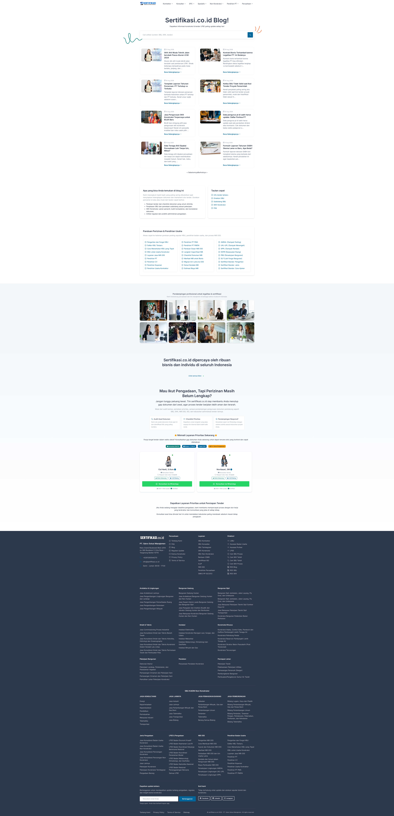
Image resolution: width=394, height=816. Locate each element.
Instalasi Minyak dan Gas (188, 648)
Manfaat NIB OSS (204, 750)
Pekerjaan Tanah (224, 664)
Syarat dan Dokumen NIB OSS (209, 747)
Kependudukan (145, 708)
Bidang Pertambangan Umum (238, 710)
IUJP (200, 564)
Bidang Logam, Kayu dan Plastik (240, 701)
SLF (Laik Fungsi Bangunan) (231, 258)
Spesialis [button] (201, 4)
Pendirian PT (152, 258)
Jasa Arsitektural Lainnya (149, 593)
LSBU (232, 541)
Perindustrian (145, 714)
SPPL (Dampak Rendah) (230, 249)
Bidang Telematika (234, 722)
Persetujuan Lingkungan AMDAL (210, 768)
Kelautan (201, 701)
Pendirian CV (152, 262)
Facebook (205, 798)
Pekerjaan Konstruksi (148, 767)
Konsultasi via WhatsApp (168, 484)
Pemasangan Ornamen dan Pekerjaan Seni (156, 673)
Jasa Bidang (173, 720)
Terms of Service (178, 560)
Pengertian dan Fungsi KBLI (157, 242)
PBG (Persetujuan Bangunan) (232, 255)
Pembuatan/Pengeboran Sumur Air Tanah (234, 677)
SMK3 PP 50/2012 (205, 574)
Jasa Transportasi (176, 717)
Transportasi (144, 724)
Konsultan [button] (180, 4)
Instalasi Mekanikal (186, 639)
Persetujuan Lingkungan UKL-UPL (211, 771)
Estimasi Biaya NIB (191, 268)
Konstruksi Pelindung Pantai (228, 635)
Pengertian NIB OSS (205, 740)
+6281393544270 (150, 558)
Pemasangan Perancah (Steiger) (230, 670)
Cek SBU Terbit (236, 560)
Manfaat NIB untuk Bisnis (193, 258)
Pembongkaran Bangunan (228, 674)
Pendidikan (144, 711)
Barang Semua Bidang (206, 720)
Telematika (144, 721)
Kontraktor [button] (167, 4)
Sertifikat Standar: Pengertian (232, 262)
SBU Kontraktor (204, 541)
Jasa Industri (174, 701)
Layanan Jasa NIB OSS (156, 255)
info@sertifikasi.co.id (151, 562)
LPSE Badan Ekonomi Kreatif (180, 740)
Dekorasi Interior (146, 664)
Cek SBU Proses (236, 554)
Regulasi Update (177, 551)
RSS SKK (233, 574)
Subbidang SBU (220, 201)
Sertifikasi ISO (203, 560)
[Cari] (250, 35)
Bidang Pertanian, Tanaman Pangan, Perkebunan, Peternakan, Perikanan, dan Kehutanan (240, 715)
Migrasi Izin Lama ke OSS (194, 262)
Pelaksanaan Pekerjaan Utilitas (229, 667)
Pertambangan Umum (206, 710)
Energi (142, 701)
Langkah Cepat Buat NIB (193, 252)
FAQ (215, 208)
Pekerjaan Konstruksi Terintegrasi (152, 770)
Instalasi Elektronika (186, 630)
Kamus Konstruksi (178, 554)
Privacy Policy (176, 557)
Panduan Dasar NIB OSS (193, 249)
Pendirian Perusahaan (206, 570)
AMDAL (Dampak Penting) (231, 242)
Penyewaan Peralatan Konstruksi (191, 664)
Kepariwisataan (145, 704)
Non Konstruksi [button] (216, 4)
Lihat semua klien (195, 376)
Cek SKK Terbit (236, 557)
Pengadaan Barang (147, 773)
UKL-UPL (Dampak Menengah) (233, 245)
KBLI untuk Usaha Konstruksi (158, 252)
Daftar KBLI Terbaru (154, 245)
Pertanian (201, 713)
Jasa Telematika (175, 713)
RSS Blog (233, 567)
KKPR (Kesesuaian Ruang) (231, 252)
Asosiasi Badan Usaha (238, 544)
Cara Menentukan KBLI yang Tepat (160, 249)
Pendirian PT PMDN (191, 245)
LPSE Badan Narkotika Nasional (181, 764)
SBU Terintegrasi (204, 547)
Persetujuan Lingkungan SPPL (209, 775)
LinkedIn (217, 798)
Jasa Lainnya (174, 704)
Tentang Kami (176, 541)
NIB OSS (201, 567)
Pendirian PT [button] (232, 4)
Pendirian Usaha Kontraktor (157, 268)
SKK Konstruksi (220, 205)
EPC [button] (190, 4)
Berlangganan (187, 799)
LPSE (232, 551)
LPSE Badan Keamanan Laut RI (181, 744)
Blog (173, 547)
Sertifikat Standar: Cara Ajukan (233, 268)
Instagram (229, 798)
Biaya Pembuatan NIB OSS (208, 765)
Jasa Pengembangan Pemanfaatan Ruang (156, 602)
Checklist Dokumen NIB (193, 255)
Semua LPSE (174, 773)
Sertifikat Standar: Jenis (230, 265)
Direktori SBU (219, 198)
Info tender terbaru (221, 195)
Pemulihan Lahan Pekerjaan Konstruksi (154, 679)
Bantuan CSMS (204, 557)
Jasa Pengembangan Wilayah (151, 609)
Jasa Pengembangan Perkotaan (152, 605)
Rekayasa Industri (146, 718)
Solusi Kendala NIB (191, 265)
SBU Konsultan (204, 544)
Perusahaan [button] (246, 4)
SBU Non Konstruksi (206, 554)
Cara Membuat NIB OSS (207, 744)
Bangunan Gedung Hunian (189, 593)
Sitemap (186, 812)
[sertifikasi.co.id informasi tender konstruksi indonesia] (148, 3)
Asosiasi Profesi (236, 547)
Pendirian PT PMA (191, 242)
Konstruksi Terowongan (227, 650)
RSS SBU (233, 570)
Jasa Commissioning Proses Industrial (154, 630)
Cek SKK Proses (236, 564)
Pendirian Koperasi (154, 265)
